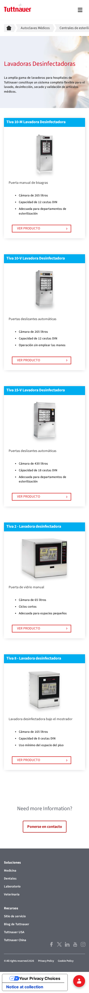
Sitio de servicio (15, 916)
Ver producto (28, 228)
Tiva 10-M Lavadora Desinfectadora (36, 122)
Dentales (10, 878)
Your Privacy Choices (39, 978)
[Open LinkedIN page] (66, 944)
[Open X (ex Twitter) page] (58, 944)
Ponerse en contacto (44, 826)
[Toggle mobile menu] (80, 10)
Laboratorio (12, 886)
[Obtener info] (79, 981)
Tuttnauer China (15, 940)
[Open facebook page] (50, 944)
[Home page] (10, 28)
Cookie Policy (65, 961)
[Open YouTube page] (74, 944)
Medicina (10, 870)
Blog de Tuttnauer (16, 924)
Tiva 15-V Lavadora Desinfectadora (35, 390)
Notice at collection (24, 986)
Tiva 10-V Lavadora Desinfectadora (35, 258)
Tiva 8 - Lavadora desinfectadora (33, 658)
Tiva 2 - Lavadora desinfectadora (33, 526)
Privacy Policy (46, 961)
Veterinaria (12, 894)
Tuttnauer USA (14, 932)
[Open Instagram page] (82, 944)
